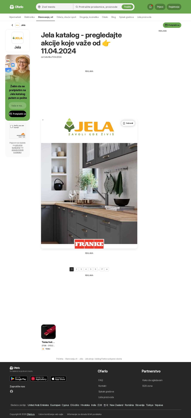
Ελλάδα (74, 405)
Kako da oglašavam (152, 380)
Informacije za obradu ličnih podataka (84, 414)
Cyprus (65, 405)
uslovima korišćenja (17, 146)
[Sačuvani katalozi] (150, 7)
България (55, 405)
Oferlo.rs (30, 414)
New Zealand (116, 405)
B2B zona (147, 385)
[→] (107, 269)
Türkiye (149, 405)
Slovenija (139, 405)
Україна (159, 405)
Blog (113, 17)
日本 (99, 405)
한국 (106, 405)
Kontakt (102, 385)
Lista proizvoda (144, 17)
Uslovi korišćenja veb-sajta (50, 414)
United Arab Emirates (38, 405)
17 (102, 269)
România (129, 405)
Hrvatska (85, 405)
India (93, 405)
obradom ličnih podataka (18, 151)
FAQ (100, 380)
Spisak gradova (126, 17)
